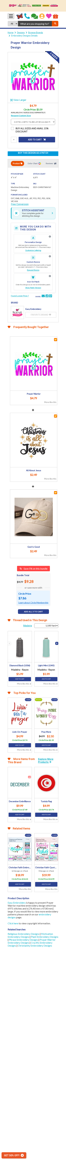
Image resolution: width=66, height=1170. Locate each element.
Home (11, 32)
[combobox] (35, 23)
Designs (21, 32)
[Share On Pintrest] (50, 296)
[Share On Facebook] (47, 296)
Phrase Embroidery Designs (24, 939)
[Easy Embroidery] (17, 312)
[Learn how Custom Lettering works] (50, 236)
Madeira (27, 625)
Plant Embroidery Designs (44, 936)
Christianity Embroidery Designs (35, 945)
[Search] (55, 23)
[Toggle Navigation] (11, 16)
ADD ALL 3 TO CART (33, 611)
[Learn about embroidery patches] (50, 276)
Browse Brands (35, 32)
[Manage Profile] (42, 16)
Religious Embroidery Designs (24, 933)
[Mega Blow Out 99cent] (33, 6)
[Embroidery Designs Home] (19, 16)
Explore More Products (45, 761)
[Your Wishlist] (49, 16)
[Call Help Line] (27, 16)
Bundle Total (23, 575)
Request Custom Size (21, 115)
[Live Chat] (34, 16)
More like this (50, 402)
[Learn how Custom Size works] (50, 256)
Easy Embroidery (17, 902)
